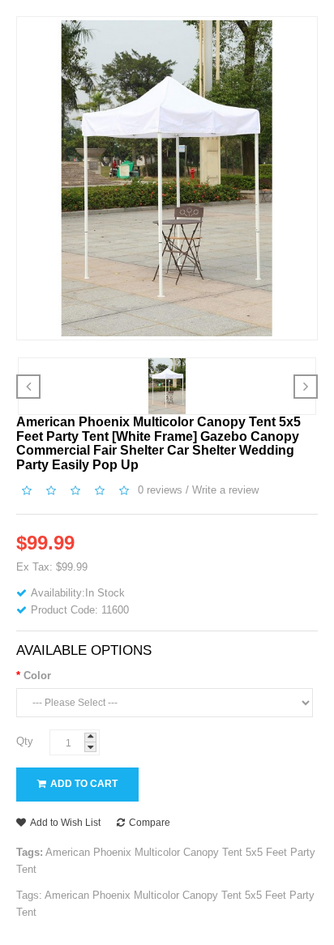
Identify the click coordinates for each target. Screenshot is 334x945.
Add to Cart (84, 783)
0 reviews (160, 491)
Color (37, 675)
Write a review (225, 491)
